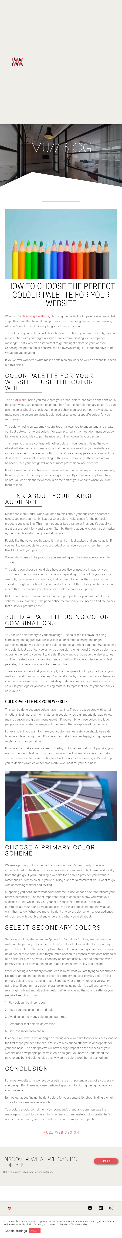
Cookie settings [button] (16, 1231)
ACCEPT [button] (35, 1231)
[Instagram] (111, 1208)
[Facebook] (90, 1208)
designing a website (35, 316)
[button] (61, 62)
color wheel (19, 400)
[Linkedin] (100, 1208)
